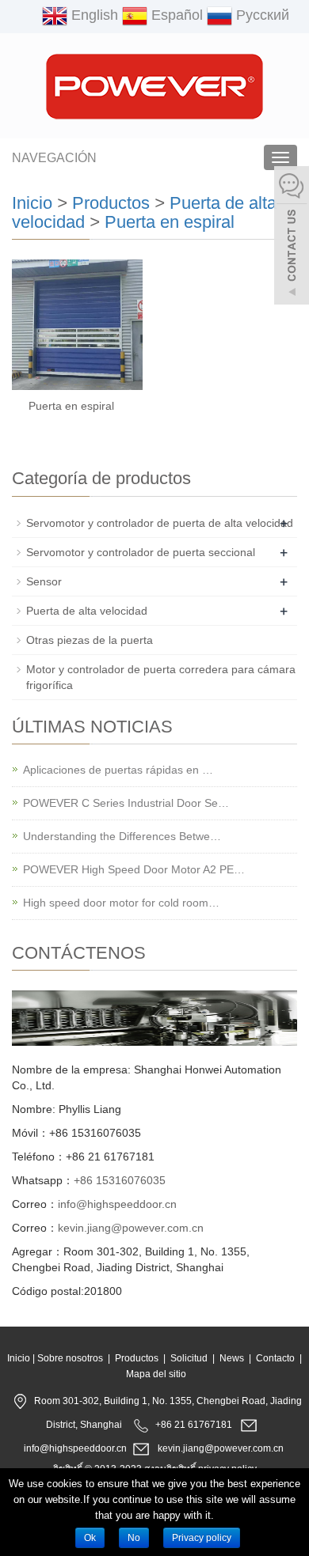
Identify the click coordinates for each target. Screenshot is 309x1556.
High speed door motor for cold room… (121, 902)
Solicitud (189, 1358)
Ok (90, 1537)
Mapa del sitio (156, 1374)
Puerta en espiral (170, 222)
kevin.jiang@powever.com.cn (131, 1227)
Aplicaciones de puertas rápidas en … (118, 769)
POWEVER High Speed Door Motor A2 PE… (134, 869)
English (92, 15)
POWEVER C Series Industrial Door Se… (126, 803)
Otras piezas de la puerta (89, 640)
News (231, 1358)
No (134, 1537)
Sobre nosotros (70, 1358)
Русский (260, 15)
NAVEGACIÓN (54, 158)
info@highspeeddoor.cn (117, 1204)
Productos (111, 203)
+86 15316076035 (120, 1180)
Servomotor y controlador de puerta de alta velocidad (159, 523)
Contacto (275, 1358)
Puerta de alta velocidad (86, 610)
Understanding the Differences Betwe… (122, 836)
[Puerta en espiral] (77, 324)
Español (175, 15)
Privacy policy (201, 1537)
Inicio (32, 203)
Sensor (44, 581)
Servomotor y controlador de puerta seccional (140, 552)
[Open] (291, 237)
